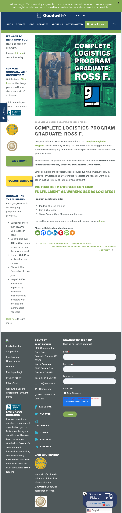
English (95, 510)
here (101, 221)
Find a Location (14, 346)
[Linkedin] (55, 232)
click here (19, 53)
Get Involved (74, 24)
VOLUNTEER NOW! (20, 180)
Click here (11, 318)
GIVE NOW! (19, 160)
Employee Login (14, 372)
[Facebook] (43, 232)
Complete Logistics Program (51, 122)
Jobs (31, 24)
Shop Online (12, 351)
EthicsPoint (12, 383)
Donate (20, 24)
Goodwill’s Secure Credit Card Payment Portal (17, 392)
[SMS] (66, 232)
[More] (72, 232)
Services (43, 24)
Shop (10, 24)
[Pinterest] (60, 232)
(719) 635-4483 (47, 383)
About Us (57, 24)
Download (40, 486)
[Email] (37, 232)
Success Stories (77, 122)
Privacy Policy (13, 377)
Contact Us (45, 388)
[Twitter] (49, 232)
